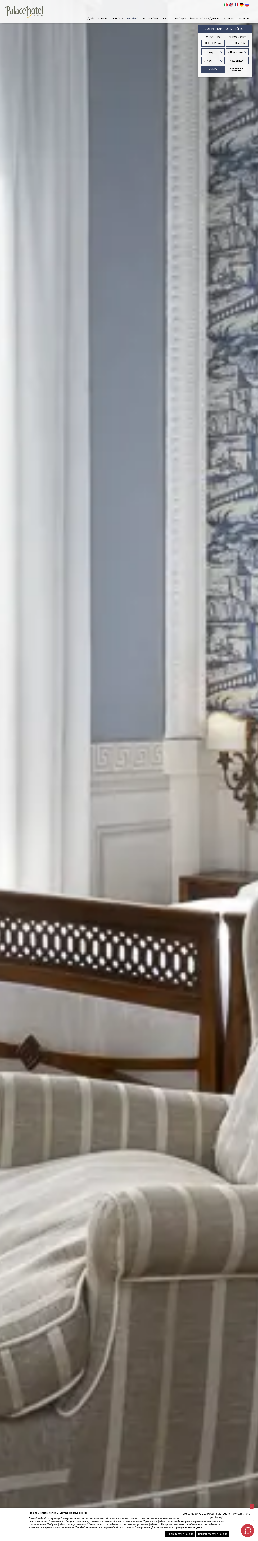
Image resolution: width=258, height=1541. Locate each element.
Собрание (179, 18)
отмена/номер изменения (237, 69)
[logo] (24, 12)
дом (90, 18)
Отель (102, 18)
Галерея (228, 18)
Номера (132, 18)
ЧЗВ (165, 18)
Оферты (243, 18)
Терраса (117, 18)
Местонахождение (204, 18)
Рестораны (150, 18)
